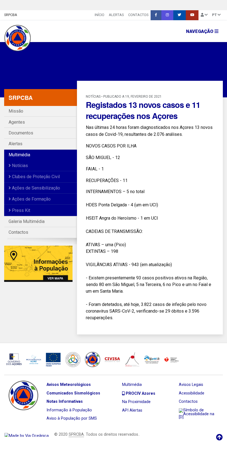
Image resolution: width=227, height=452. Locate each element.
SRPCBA (10, 15)
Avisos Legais (191, 384)
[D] (181, 417)
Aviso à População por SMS (72, 418)
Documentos (21, 133)
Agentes (17, 122)
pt (215, 15)
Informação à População (69, 410)
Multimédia (19, 154)
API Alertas (132, 410)
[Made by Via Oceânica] (26, 434)
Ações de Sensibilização (35, 188)
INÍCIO (99, 15)
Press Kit (20, 210)
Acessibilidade (191, 393)
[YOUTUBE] (192, 15)
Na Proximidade (136, 401)
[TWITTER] (179, 15)
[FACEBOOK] (156, 15)
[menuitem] (99, 15)
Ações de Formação (31, 199)
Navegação (200, 31)
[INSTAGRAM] (167, 15)
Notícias (19, 165)
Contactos (138, 15)
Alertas (116, 15)
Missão (16, 111)
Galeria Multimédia (27, 221)
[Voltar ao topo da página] (219, 437)
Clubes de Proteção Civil (35, 176)
